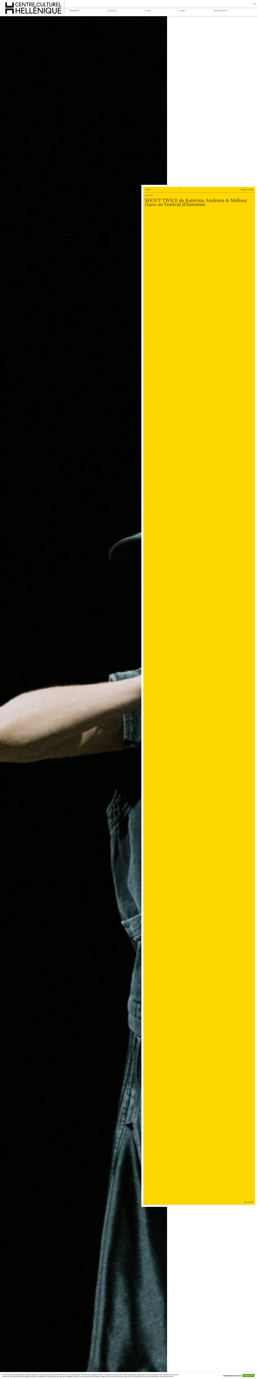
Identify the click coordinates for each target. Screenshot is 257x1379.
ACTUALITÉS (111, 11)
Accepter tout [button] (248, 1375)
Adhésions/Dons (220, 11)
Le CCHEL (147, 11)
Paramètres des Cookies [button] (232, 1375)
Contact (182, 11)
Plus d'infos (248, 1202)
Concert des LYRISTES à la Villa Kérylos (188, 200)
